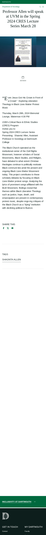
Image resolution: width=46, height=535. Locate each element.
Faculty (27, 531)
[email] (12, 228)
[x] (8, 228)
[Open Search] (40, 7)
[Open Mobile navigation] (43, 6)
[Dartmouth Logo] (6, 1)
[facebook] (3, 228)
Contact (4, 531)
